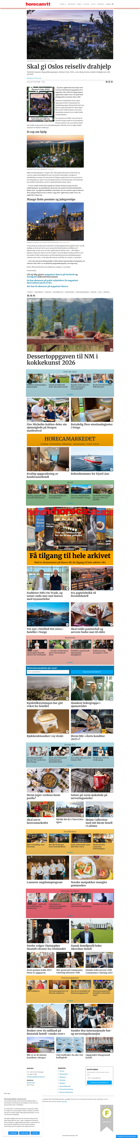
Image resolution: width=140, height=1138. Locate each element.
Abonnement (71, 4)
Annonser (86, 4)
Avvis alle (35, 1133)
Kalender (62, 1083)
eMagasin (108, 4)
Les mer (64, 1101)
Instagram (32, 277)
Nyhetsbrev (100, 4)
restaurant (39, 292)
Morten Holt (31, 1083)
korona (93, 292)
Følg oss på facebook (66, 1092)
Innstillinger (13, 1133)
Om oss (93, 4)
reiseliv (106, 292)
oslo (100, 292)
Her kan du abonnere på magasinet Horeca (47, 286)
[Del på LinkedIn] (109, 82)
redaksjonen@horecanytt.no (36, 1077)
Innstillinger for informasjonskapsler (127, 1136)
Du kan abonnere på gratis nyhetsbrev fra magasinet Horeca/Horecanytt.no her (52, 281)
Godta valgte (24, 1133)
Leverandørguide (64, 1086)
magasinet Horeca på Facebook (60, 274)
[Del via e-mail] (112, 82)
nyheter (48, 292)
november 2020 (58, 292)
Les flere (70, 394)
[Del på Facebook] (106, 82)
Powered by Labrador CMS (70, 1135)
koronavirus (69, 292)
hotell (30, 292)
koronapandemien (82, 292)
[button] (30, 382)
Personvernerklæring (66, 1089)
